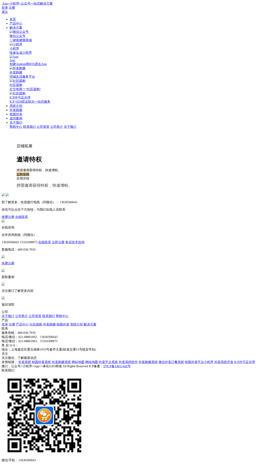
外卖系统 (24, 362)
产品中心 (16, 23)
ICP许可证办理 (244, 362)
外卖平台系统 (108, 362)
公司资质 (43, 126)
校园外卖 (16, 114)
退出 (5, 12)
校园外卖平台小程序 (199, 362)
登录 (5, 7)
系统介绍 (16, 105)
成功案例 (16, 118)
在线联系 (21, 217)
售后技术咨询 (74, 242)
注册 (12, 7)
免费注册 (8, 217)
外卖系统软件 (128, 362)
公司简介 (56, 126)
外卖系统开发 (223, 362)
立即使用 (23, 174)
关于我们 (16, 122)
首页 (13, 19)
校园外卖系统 (41, 362)
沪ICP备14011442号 (117, 366)
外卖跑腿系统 (61, 362)
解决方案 (16, 27)
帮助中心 (16, 126)
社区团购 (35, 324)
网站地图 (78, 362)
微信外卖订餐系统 (171, 362)
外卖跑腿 (16, 110)
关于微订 (70, 126)
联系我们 (29, 126)
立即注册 (58, 242)
